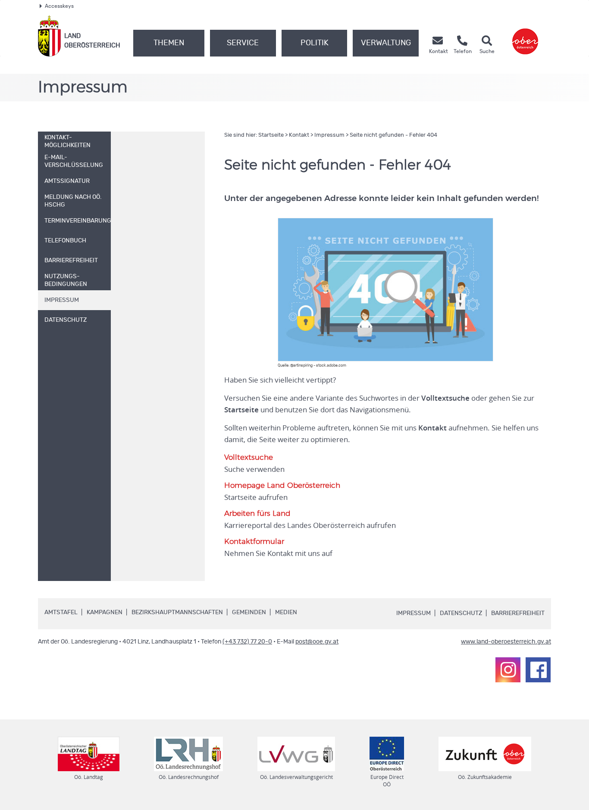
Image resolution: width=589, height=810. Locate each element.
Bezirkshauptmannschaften (177, 612)
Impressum (329, 135)
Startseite (271, 135)
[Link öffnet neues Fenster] (525, 36)
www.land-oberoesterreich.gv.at (506, 642)
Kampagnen (104, 612)
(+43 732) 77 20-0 (247, 642)
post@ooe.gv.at (316, 642)
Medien (286, 612)
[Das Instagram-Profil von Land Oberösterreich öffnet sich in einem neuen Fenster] (508, 670)
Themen (169, 43)
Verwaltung (386, 43)
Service (243, 43)
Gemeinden (249, 612)
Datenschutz (461, 613)
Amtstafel (61, 612)
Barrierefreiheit (518, 613)
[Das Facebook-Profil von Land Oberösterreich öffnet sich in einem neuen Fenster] (538, 670)
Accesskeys (59, 6)
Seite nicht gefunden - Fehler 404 (393, 135)
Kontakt (299, 135)
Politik (315, 43)
